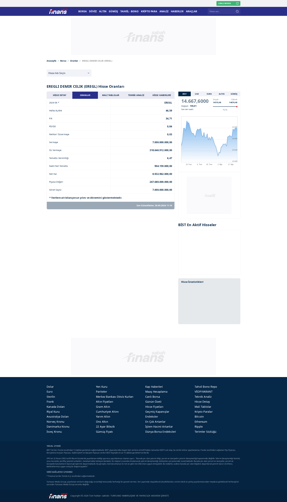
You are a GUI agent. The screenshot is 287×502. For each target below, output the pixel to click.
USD (197, 94)
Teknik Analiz (203, 396)
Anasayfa (51, 60)
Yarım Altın (103, 416)
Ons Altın (102, 421)
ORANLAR (85, 95)
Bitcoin (199, 416)
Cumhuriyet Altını (107, 411)
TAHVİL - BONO (129, 11)
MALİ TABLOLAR (110, 95)
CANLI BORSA (224, 3)
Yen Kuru (101, 386)
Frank (50, 401)
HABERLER (177, 11)
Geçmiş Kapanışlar (157, 411)
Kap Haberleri (154, 386)
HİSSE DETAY (59, 95)
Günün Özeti (153, 401)
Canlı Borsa (152, 396)
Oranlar (74, 60)
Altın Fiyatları (104, 401)
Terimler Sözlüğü (205, 431)
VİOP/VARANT (204, 391)
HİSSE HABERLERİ (161, 95)
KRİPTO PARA (149, 11)
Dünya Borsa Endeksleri (160, 431)
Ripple (199, 426)
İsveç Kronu (54, 431)
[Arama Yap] (237, 11)
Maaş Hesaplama (156, 391)
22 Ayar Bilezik (105, 426)
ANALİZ (163, 11)
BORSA (82, 11)
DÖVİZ (93, 11)
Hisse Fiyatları (154, 406)
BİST (185, 94)
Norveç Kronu (55, 421)
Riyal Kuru (53, 411)
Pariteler (101, 391)
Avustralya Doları (58, 416)
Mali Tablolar (203, 406)
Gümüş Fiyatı (104, 431)
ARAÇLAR (191, 11)
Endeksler (151, 416)
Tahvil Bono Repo (206, 386)
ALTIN (102, 11)
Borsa (63, 60)
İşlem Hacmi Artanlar (159, 426)
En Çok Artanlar (155, 421)
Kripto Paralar (204, 411)
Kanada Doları (56, 406)
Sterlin (51, 396)
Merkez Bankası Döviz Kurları (114, 396)
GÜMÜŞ (113, 11)
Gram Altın (103, 406)
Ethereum (201, 421)
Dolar (50, 386)
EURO (209, 94)
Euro (50, 391)
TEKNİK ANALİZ (136, 95)
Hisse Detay (202, 401)
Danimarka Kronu (58, 426)
